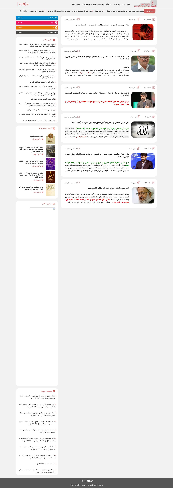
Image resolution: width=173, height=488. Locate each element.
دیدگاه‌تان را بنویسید (70, 19)
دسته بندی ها (120, 4)
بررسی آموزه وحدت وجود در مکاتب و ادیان (40, 109)
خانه (128, 4)
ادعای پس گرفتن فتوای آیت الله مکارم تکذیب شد (108, 188)
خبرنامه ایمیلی (86, 4)
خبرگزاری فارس (81, 136)
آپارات (36, 22)
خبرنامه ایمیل (36, 32)
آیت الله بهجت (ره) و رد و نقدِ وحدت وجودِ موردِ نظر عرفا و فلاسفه (37, 471)
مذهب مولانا (113, 11)
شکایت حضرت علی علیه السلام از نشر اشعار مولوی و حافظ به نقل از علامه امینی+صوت (37, 439)
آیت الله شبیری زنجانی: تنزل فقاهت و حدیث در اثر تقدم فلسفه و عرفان (37, 76)
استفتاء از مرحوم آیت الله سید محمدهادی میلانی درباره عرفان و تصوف (37, 58)
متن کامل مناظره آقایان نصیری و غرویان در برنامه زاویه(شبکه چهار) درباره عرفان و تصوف (97, 155)
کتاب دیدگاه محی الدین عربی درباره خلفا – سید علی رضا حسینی (31, 188)
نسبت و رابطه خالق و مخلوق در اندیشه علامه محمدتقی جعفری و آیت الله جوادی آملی (37, 51)
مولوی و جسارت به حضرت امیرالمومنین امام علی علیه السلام (37, 431)
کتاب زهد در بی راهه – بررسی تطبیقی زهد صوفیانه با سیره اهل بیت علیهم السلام (31, 149)
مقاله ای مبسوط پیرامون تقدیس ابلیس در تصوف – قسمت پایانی (102, 25)
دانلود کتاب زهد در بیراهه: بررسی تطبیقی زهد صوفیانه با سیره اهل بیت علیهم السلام (37, 45)
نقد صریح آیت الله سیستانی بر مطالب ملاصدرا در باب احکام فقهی (37, 87)
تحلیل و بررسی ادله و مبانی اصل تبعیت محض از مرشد (37, 115)
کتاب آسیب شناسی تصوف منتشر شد (43, 99)
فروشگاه (108, 4)
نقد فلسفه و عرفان (85, 72)
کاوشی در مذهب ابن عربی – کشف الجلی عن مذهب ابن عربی (31, 162)
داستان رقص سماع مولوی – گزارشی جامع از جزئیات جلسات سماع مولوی (37, 70)
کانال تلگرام (36, 18)
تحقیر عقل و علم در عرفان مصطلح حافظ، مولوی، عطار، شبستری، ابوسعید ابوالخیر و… (97, 94)
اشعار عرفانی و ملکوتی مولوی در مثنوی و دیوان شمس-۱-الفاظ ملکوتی (37, 414)
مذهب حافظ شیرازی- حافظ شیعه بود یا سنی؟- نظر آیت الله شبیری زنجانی (37, 456)
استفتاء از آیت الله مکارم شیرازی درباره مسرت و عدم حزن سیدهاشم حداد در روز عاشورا (37, 64)
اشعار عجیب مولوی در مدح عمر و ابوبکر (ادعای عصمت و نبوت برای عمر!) (37, 422)
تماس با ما (76, 4)
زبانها (20, 4)
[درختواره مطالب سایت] (42, 295)
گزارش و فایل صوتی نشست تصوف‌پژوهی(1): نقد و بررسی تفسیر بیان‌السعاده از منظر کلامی (37, 104)
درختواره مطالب (98, 4)
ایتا (36, 27)
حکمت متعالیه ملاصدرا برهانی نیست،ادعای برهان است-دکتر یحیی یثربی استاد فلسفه (97, 58)
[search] (29, 3)
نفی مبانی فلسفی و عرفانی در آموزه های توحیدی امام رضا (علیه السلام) (100, 122)
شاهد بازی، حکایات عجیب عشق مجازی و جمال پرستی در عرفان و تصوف (142, 11)
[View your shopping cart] (20, 11)
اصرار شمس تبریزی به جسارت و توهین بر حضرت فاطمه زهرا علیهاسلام (37, 448)
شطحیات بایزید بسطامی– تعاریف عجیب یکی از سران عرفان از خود (37, 11)
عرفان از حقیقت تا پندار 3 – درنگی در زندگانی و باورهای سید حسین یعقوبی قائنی (31, 175)
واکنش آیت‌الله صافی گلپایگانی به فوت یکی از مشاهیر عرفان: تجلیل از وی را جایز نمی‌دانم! (37, 93)
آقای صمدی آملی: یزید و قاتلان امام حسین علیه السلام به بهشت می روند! (37, 405)
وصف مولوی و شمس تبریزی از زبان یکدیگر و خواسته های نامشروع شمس (37, 397)
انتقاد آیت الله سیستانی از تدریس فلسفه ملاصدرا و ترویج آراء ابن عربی (83, 11)
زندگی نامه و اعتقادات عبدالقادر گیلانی (42, 82)
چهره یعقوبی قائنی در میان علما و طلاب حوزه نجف (38, 120)
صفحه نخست (50, 464)
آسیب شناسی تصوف (36, 136)
